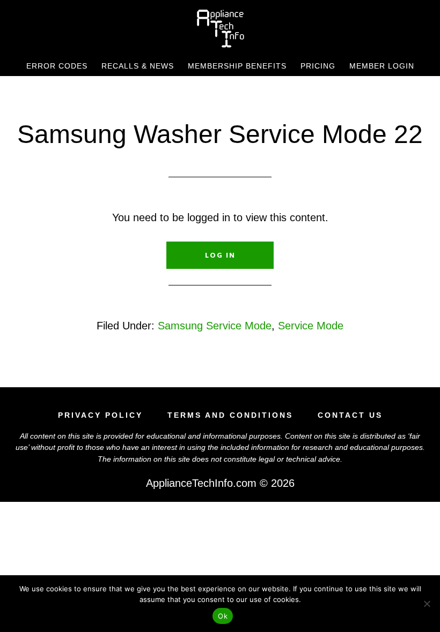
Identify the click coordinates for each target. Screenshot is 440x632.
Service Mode (310, 326)
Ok (223, 616)
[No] (426, 603)
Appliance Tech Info (220, 28)
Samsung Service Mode (215, 326)
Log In (220, 255)
